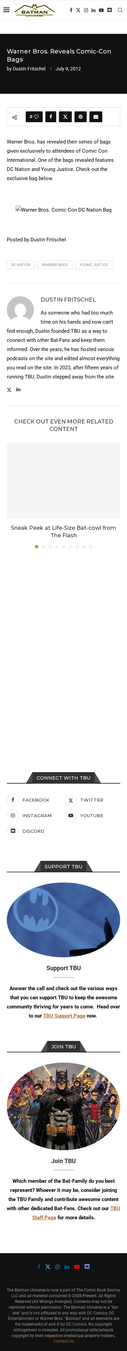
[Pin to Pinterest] (81, 116)
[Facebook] (71, 10)
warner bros (55, 265)
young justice (94, 265)
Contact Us (64, 1341)
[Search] (120, 10)
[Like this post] (36, 116)
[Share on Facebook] (50, 116)
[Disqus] (63, 645)
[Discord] (109, 10)
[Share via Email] (95, 116)
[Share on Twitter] (65, 116)
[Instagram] (86, 10)
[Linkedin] (93, 10)
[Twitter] (78, 10)
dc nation (20, 265)
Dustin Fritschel (29, 68)
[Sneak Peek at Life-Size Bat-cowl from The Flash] (63, 481)
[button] (12, 495)
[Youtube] (101, 10)
